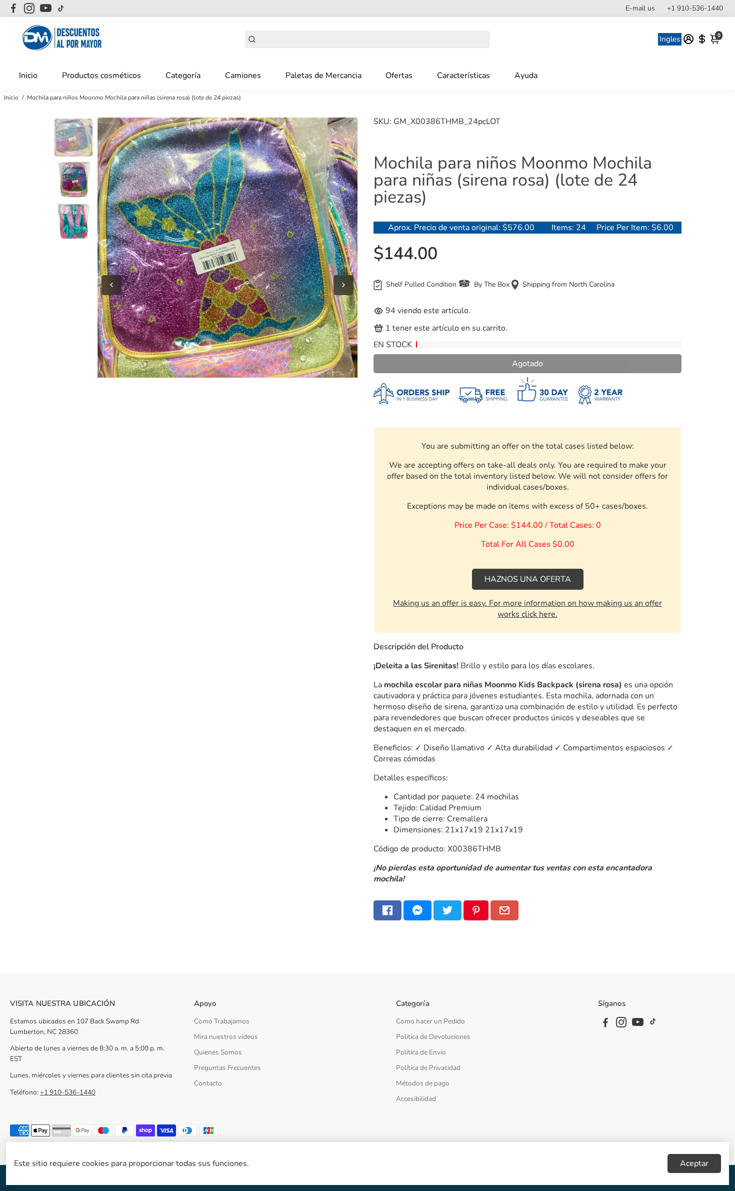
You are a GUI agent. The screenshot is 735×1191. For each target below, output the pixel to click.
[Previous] (112, 285)
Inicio (28, 75)
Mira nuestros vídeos (226, 1036)
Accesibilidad (416, 1098)
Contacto (208, 1083)
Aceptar (694, 1163)
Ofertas (399, 75)
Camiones (243, 75)
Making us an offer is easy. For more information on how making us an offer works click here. (527, 609)
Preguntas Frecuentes (227, 1067)
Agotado (527, 363)
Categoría (183, 75)
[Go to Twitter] (448, 910)
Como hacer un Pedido (430, 1021)
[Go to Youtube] (46, 9)
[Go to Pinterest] (476, 910)
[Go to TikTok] (61, 9)
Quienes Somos (218, 1052)
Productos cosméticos (101, 75)
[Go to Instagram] (29, 9)
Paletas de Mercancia (324, 75)
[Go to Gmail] (504, 910)
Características (463, 75)
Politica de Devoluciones (433, 1036)
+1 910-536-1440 (695, 8)
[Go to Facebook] (13, 9)
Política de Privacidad (428, 1067)
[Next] (344, 285)
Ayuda (526, 75)
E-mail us (640, 8)
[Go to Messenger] (418, 910)
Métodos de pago (423, 1083)
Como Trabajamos (222, 1021)
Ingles (670, 39)
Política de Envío (421, 1052)
